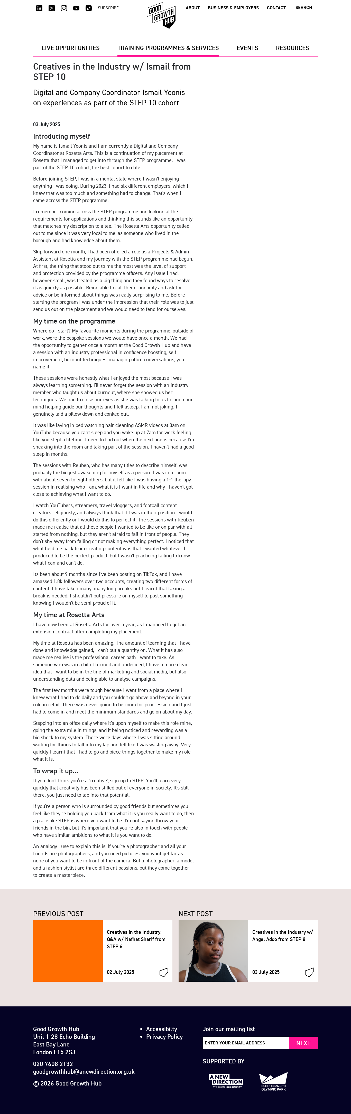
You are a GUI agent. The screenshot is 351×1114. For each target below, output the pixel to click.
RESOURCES (292, 48)
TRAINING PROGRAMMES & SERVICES (168, 48)
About (193, 8)
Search (303, 7)
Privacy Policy (164, 1036)
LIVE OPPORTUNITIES (71, 48)
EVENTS (247, 48)
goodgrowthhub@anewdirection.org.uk (84, 1071)
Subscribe (108, 7)
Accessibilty (161, 1029)
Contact (276, 8)
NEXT (303, 1043)
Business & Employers (233, 8)
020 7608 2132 (53, 1064)
